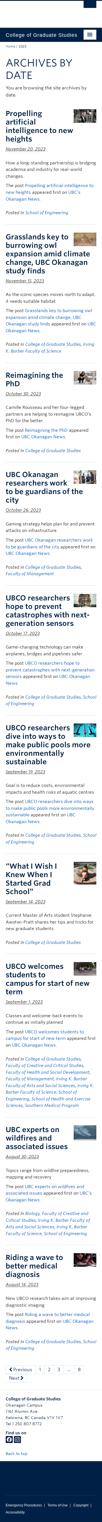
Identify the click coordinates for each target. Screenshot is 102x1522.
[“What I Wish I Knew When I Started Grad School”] (85, 872)
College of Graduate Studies (53, 344)
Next (14, 1378)
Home (10, 46)
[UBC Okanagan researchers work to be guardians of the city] (85, 477)
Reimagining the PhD (46, 430)
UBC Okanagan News (43, 436)
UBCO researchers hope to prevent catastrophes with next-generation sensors (48, 611)
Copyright (80, 1505)
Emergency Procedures (24, 1505)
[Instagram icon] (17, 1441)
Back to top (17, 1453)
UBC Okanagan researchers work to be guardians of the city (44, 487)
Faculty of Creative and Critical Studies (44, 1065)
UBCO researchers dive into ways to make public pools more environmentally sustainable (48, 745)
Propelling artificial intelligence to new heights (39, 126)
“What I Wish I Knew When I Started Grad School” (31, 879)
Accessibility (15, 1512)
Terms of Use (58, 1505)
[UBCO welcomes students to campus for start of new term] (85, 968)
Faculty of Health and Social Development (48, 1072)
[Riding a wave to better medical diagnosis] (85, 1260)
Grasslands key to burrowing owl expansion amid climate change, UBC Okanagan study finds (48, 254)
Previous (22, 1369)
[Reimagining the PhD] (85, 377)
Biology (32, 1213)
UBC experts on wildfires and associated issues (37, 1138)
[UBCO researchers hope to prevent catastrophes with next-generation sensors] (85, 600)
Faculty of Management (30, 573)
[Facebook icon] (9, 1441)
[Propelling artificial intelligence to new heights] (85, 115)
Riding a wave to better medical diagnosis (34, 1266)
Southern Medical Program (52, 1105)
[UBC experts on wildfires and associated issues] (85, 1132)
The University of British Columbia (37, 11)
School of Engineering (46, 212)
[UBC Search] (90, 7)
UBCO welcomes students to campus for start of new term (48, 979)
